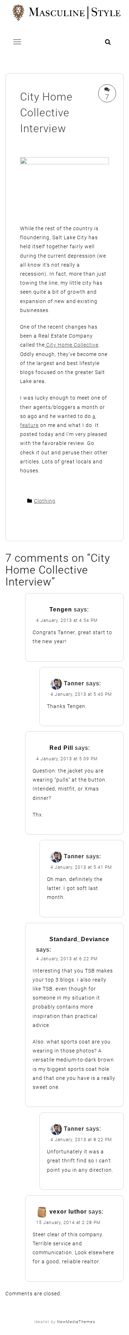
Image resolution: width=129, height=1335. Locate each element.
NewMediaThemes (76, 1322)
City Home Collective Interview (46, 112)
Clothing (45, 501)
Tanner (74, 683)
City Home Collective (72, 345)
